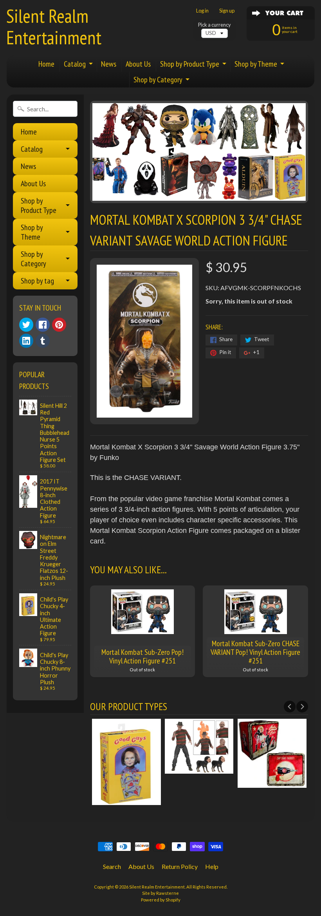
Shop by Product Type (189, 64)
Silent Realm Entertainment (53, 26)
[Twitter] (26, 325)
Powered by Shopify (160, 899)
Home (46, 64)
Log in (202, 10)
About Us (138, 64)
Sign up (226, 10)
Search (112, 866)
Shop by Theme (255, 64)
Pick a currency (214, 25)
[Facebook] (43, 325)
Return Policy (180, 866)
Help (211, 866)
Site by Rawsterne (160, 893)
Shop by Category (157, 80)
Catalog (75, 64)
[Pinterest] (59, 325)
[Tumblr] (43, 341)
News (108, 64)
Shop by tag (37, 281)
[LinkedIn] (26, 341)
